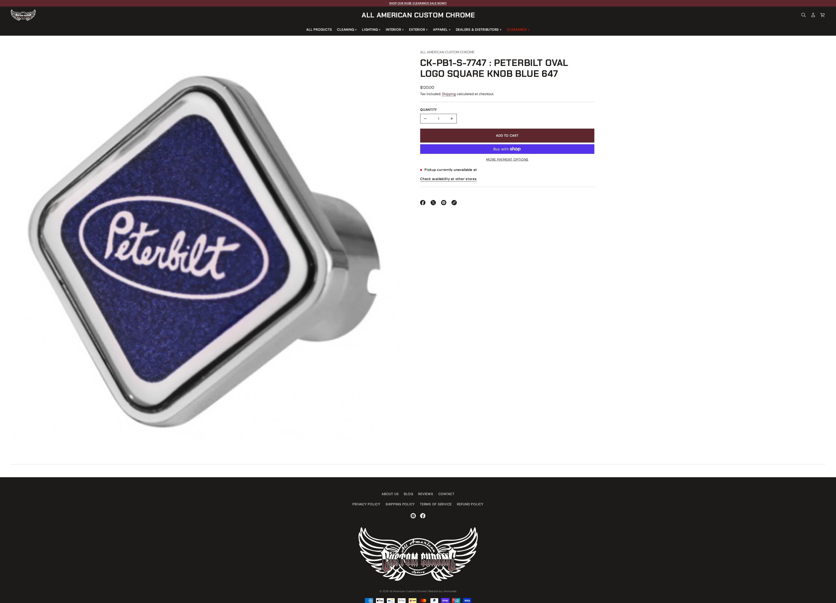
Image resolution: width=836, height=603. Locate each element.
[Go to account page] (813, 15)
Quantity (428, 109)
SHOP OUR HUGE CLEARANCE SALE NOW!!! (418, 3)
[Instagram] (413, 516)
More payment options (507, 159)
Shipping (449, 94)
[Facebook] (423, 516)
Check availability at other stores (448, 179)
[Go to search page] (803, 15)
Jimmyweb (450, 591)
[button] (803, 15)
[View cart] (823, 15)
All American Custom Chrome (418, 15)
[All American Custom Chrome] (23, 15)
